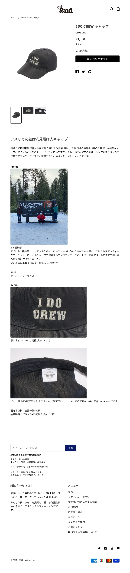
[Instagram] (112, 548)
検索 (70, 491)
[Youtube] (118, 548)
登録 (70, 447)
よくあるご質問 (76, 522)
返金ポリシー (75, 517)
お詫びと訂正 (75, 512)
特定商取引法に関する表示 (82, 501)
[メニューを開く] (12, 9)
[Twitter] (99, 548)
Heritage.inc (30, 559)
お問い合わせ (75, 527)
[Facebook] (105, 548)
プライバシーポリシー (80, 496)
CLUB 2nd (80, 32)
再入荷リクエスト (97, 59)
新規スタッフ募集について (82, 532)
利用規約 (73, 506)
